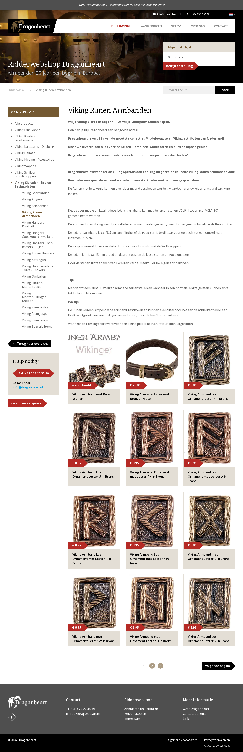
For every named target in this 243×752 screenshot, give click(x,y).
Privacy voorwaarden (217, 740)
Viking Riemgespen (35, 314)
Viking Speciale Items (37, 326)
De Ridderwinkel (119, 26)
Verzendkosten (135, 714)
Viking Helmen (25, 153)
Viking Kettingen (34, 260)
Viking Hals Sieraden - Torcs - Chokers (37, 268)
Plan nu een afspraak (25, 403)
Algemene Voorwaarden (182, 740)
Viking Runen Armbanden (32, 214)
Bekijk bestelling (179, 66)
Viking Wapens (25, 166)
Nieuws (176, 26)
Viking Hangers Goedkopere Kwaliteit (37, 235)
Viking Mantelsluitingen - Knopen (35, 297)
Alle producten (25, 123)
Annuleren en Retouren (141, 709)
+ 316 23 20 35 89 (200, 14)
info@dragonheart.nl (169, 14)
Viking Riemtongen (35, 320)
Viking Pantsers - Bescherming (27, 138)
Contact (221, 26)
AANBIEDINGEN (151, 26)
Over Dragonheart (196, 709)
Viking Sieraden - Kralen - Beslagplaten (34, 185)
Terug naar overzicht (32, 344)
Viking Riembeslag (35, 307)
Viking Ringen (32, 199)
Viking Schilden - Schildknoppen (26, 174)
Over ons (198, 26)
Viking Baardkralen (35, 193)
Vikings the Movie (27, 130)
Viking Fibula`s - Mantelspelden (33, 285)
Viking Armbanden (35, 206)
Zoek (225, 90)
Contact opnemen (195, 714)
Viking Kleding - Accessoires (34, 159)
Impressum (132, 718)
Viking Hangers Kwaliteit (33, 224)
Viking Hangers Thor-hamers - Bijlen (37, 245)
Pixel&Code (223, 746)
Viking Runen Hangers (38, 253)
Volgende (217, 666)
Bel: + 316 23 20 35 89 (34, 373)
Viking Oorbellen (34, 276)
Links (186, 718)
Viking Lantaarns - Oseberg (34, 146)
